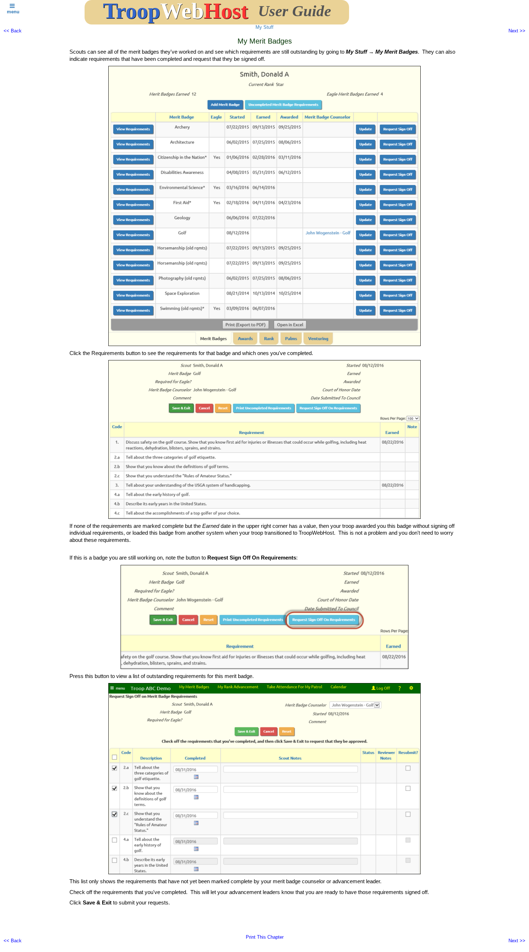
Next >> (516, 30)
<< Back (13, 30)
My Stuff (264, 27)
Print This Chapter (265, 937)
